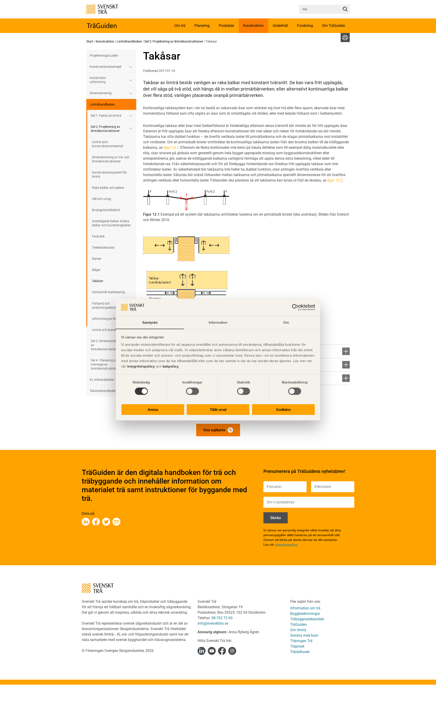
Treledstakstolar (103, 247)
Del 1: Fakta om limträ (106, 115)
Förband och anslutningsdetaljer (105, 305)
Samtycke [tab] (150, 322)
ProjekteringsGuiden (104, 55)
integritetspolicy (140, 366)
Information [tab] (218, 322)
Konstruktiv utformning (98, 80)
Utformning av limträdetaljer (111, 318)
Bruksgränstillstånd (106, 210)
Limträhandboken (129, 41)
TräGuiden (298, 624)
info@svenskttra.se (213, 623)
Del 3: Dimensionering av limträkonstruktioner (106, 345)
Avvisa (153, 409)
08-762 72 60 (222, 618)
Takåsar (97, 281)
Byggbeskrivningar (305, 613)
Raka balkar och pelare (108, 187)
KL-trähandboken (102, 379)
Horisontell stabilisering (108, 292)
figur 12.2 (334, 180)
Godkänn (283, 409)
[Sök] (345, 9)
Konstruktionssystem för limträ (109, 174)
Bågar (96, 270)
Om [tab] (286, 322)
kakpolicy (171, 366)
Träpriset (297, 646)
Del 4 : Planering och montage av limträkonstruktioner (105, 364)
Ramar (97, 258)
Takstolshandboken (103, 391)
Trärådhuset (300, 652)
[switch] (192, 391)
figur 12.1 (170, 147)
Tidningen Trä (301, 641)
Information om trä (305, 608)
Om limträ (298, 630)
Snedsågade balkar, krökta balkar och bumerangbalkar (111, 223)
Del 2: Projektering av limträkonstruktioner (173, 41)
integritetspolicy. (286, 544)
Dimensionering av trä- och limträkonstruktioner (110, 159)
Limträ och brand (104, 330)
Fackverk (98, 236)
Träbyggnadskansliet (307, 619)
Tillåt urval (218, 409)
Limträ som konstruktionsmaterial (107, 144)
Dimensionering (100, 93)
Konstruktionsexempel (105, 66)
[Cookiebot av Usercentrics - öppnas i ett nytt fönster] (295, 307)
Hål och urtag (101, 199)
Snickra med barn (304, 635)
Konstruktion (105, 41)
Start (89, 41)
